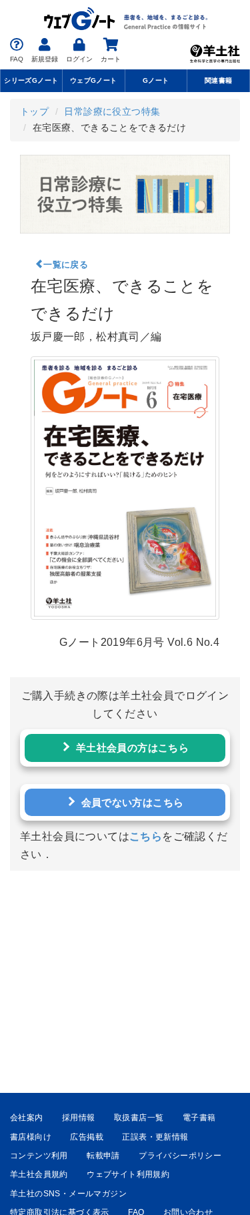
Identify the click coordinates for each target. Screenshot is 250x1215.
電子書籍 (199, 1117)
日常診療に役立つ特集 (112, 111)
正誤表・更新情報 (155, 1137)
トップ (34, 111)
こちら (145, 836)
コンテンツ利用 (39, 1155)
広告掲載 (86, 1137)
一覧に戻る (65, 265)
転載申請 (103, 1155)
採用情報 (78, 1117)
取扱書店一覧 (138, 1117)
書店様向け (30, 1137)
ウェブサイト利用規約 (128, 1174)
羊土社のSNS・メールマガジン (68, 1193)
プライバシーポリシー (180, 1155)
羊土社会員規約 (39, 1174)
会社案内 (26, 1117)
